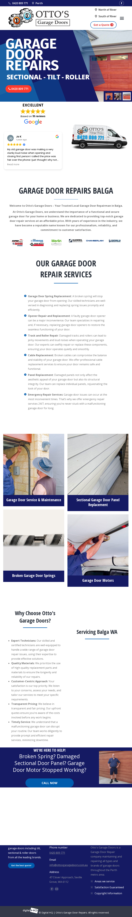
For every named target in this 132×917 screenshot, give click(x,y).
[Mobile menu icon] (122, 18)
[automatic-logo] (56, 244)
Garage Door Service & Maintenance (33, 499)
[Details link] (34, 463)
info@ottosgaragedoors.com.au (68, 865)
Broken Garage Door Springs (33, 575)
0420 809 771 (20, 3)
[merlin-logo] (56, 240)
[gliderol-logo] (75, 240)
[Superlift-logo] (17, 240)
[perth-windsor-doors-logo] (37, 240)
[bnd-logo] (37, 244)
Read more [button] (13, 164)
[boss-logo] (17, 244)
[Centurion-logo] (114, 240)
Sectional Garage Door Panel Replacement (97, 502)
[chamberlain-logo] (95, 240)
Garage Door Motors (98, 580)
